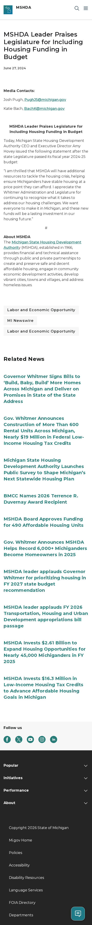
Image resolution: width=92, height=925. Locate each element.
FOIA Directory (22, 902)
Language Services (26, 890)
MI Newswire (20, 321)
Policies (15, 853)
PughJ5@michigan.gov (45, 100)
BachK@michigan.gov (44, 108)
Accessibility (19, 865)
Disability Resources (26, 878)
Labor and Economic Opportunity (41, 310)
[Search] (76, 8)
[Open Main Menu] (85, 8)
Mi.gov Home (20, 840)
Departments (21, 915)
